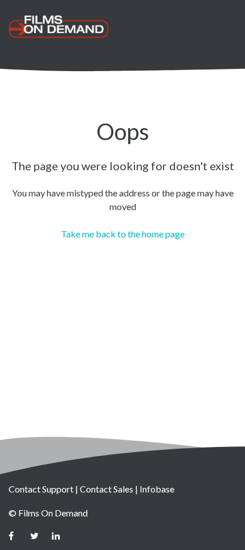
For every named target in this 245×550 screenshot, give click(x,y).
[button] (223, 25)
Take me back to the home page (123, 233)
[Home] (59, 26)
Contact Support (41, 488)
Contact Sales (106, 488)
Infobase (157, 488)
